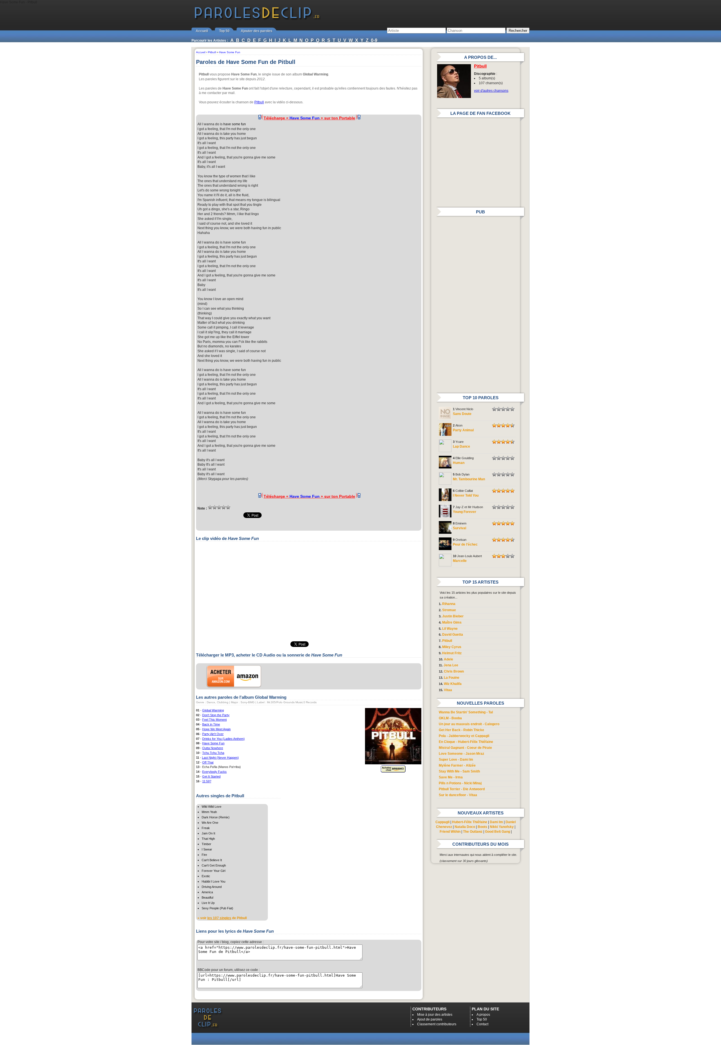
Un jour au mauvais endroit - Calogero (469, 724)
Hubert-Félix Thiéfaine (469, 822)
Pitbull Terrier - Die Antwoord (462, 789)
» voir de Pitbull (222, 918)
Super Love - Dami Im (456, 760)
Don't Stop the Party (216, 715)
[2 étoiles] (214, 507)
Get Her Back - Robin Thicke (461, 730)
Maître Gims (452, 622)
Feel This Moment (214, 719)
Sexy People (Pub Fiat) (217, 908)
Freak (206, 828)
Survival (459, 528)
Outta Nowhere (212, 748)
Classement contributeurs (436, 1024)
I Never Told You (466, 495)
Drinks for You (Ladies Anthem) (223, 738)
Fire (204, 854)
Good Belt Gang (497, 832)
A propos (483, 1015)
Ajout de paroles (429, 1019)
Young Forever (464, 512)
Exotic (206, 876)
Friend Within (450, 832)
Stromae (449, 610)
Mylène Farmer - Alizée (457, 765)
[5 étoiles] (228, 507)
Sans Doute (462, 414)
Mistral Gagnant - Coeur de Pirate (465, 748)
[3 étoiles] (219, 507)
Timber (206, 844)
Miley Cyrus (451, 647)
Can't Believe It (212, 860)
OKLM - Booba (450, 718)
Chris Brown (454, 671)
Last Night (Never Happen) (220, 757)
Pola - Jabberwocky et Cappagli (464, 736)
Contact (482, 1024)
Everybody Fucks (214, 771)
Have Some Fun (213, 743)
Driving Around (212, 886)
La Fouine (451, 678)
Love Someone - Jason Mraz (461, 754)
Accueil (202, 31)
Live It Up (208, 903)
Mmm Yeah (209, 812)
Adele (448, 659)
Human (458, 463)
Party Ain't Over (213, 734)
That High (208, 838)
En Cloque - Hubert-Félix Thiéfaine (466, 742)
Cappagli (442, 822)
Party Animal (463, 430)
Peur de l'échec (465, 544)
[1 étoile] (210, 507)
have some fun (234, 124)
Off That (207, 762)
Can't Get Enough (214, 865)
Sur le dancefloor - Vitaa (458, 795)
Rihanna (448, 604)
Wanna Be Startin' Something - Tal (466, 712)
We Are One (210, 822)
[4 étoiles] (223, 507)
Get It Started (211, 776)
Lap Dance (461, 446)
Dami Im (496, 822)
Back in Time (211, 724)
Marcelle (460, 561)
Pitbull (259, 102)
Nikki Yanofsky (502, 827)
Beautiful (207, 897)
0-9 (374, 40)
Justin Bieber (453, 616)
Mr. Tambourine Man (469, 479)
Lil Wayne (450, 629)
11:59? (206, 781)
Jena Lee (451, 665)
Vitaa (448, 690)
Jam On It (208, 833)
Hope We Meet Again (216, 729)
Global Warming (213, 710)
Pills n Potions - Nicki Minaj (460, 783)
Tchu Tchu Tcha (213, 752)
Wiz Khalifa (453, 684)
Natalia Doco (465, 827)
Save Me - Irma (451, 777)
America (207, 892)
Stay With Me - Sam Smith (459, 771)
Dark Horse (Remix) (216, 817)
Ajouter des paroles (256, 31)
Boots (482, 827)
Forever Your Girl (213, 870)
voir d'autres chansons (491, 91)
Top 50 (224, 31)
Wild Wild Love (211, 806)
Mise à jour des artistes (434, 1015)
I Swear (207, 849)
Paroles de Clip (257, 19)
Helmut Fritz (452, 653)
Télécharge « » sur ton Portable (309, 118)
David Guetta (452, 635)
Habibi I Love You (213, 881)
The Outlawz (472, 832)
